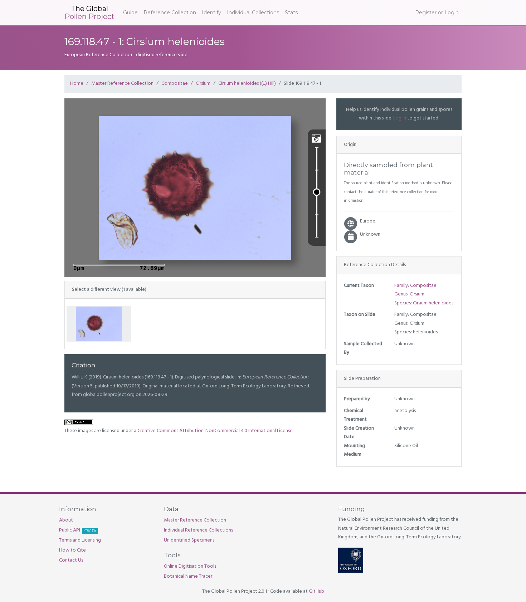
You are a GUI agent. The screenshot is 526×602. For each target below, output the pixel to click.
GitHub (316, 591)
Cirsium (203, 83)
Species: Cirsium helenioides (423, 303)
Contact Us (71, 560)
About (66, 520)
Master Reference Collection (122, 83)
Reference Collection (169, 12)
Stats (291, 12)
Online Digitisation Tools (190, 566)
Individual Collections (253, 12)
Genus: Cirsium (409, 294)
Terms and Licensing (80, 540)
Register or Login (437, 12)
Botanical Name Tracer (188, 576)
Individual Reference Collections (198, 530)
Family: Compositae (415, 286)
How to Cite (72, 550)
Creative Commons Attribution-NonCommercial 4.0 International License (215, 431)
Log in (399, 118)
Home (76, 83)
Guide (130, 12)
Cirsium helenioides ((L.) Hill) (247, 83)
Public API (77, 530)
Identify (211, 12)
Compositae (174, 83)
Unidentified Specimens (189, 540)
